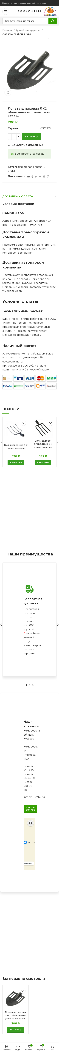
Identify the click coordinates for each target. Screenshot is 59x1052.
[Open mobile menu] (6, 11)
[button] (16, 462)
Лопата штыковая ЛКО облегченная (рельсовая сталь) (15, 1015)
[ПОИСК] (52, 21)
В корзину (31, 136)
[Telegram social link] (44, 176)
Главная (7, 30)
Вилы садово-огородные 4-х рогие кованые (43, 443)
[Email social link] (28, 176)
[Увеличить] (8, 92)
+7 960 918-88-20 (28, 785)
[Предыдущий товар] (48, 39)
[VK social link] (40, 176)
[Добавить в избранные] (23, 423)
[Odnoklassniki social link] (32, 176)
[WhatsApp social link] (36, 176)
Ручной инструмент (28, 30)
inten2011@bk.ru (34, 797)
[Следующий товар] (55, 39)
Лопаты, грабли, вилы (16, 33)
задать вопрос (30, 808)
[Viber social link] (48, 176)
